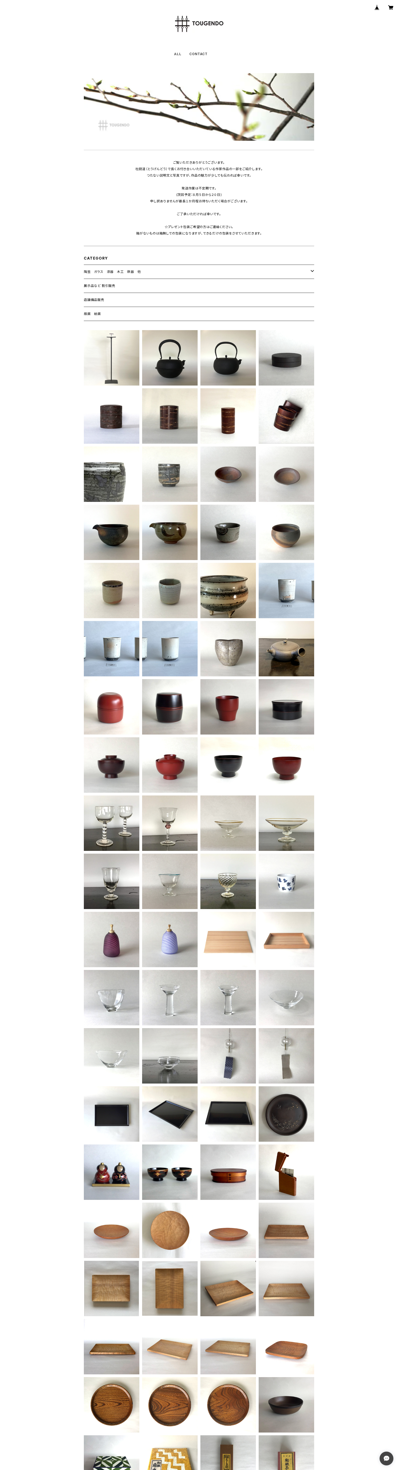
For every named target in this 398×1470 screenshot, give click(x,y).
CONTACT (198, 54)
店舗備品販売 (94, 300)
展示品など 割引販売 (99, 286)
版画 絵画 (92, 314)
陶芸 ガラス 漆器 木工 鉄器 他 (112, 272)
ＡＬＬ (177, 54)
